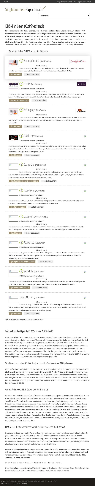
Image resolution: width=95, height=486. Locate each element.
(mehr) (42, 152)
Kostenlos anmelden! (19, 100)
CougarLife (33, 164)
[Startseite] (25, 9)
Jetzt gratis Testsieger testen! (23, 262)
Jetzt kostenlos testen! (20, 288)
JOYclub (31, 135)
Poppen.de (32, 242)
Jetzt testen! (16, 74)
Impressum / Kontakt (19, 483)
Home (6, 1)
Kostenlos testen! (18, 207)
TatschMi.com (31, 297)
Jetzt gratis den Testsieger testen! (24, 181)
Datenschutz (5, 483)
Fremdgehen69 (35, 60)
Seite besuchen (32, 74)
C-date (31, 83)
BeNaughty (33, 109)
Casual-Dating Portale (78, 468)
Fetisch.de (32, 190)
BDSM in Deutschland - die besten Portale (45, 463)
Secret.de (32, 271)
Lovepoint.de (34, 216)
